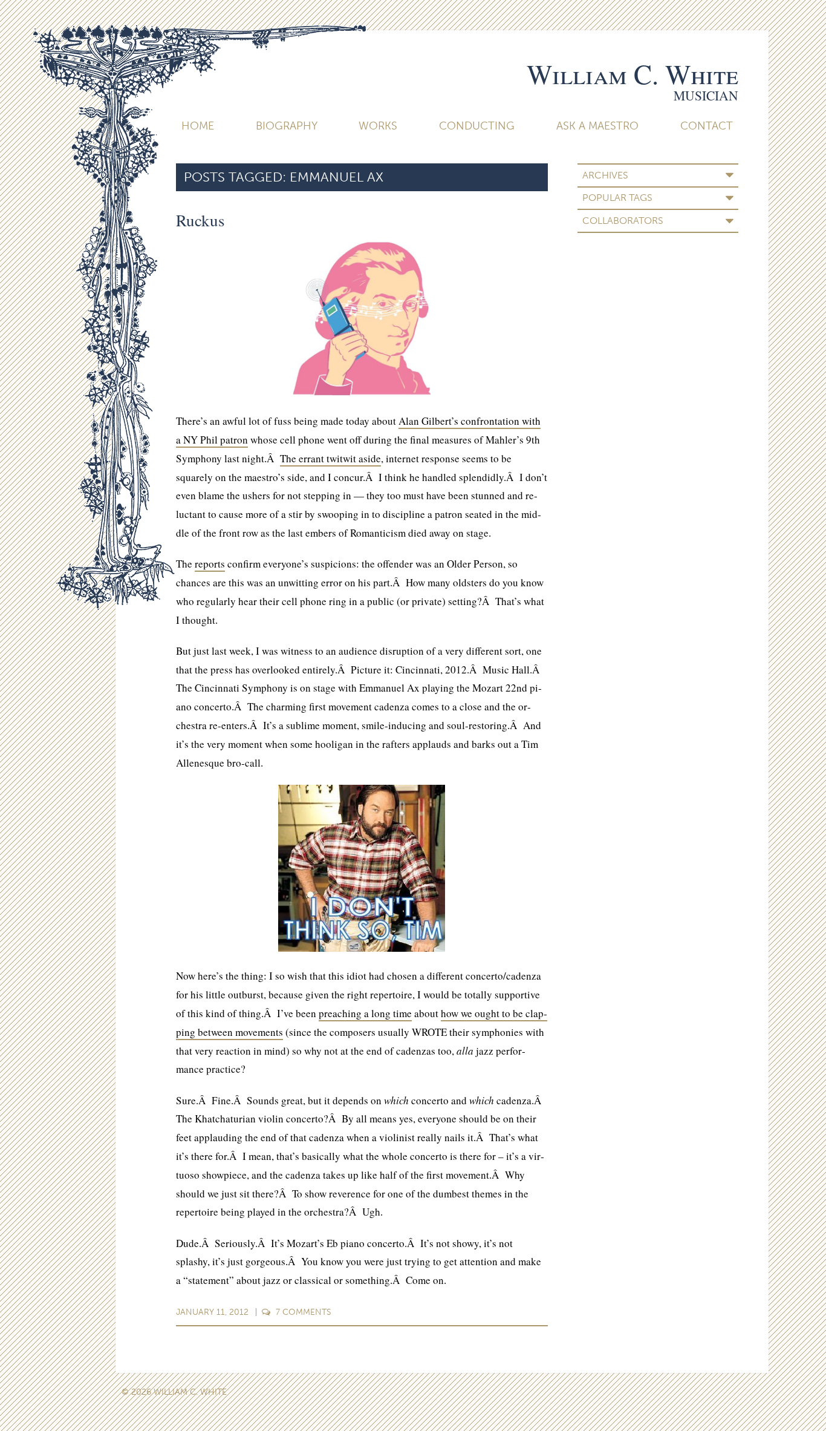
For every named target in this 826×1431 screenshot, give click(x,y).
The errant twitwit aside (330, 458)
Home (197, 126)
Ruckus (200, 220)
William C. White (632, 74)
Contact (706, 126)
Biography (286, 126)
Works (378, 126)
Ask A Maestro (597, 126)
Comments (303, 1312)
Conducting (477, 126)
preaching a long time (365, 1013)
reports (210, 564)
